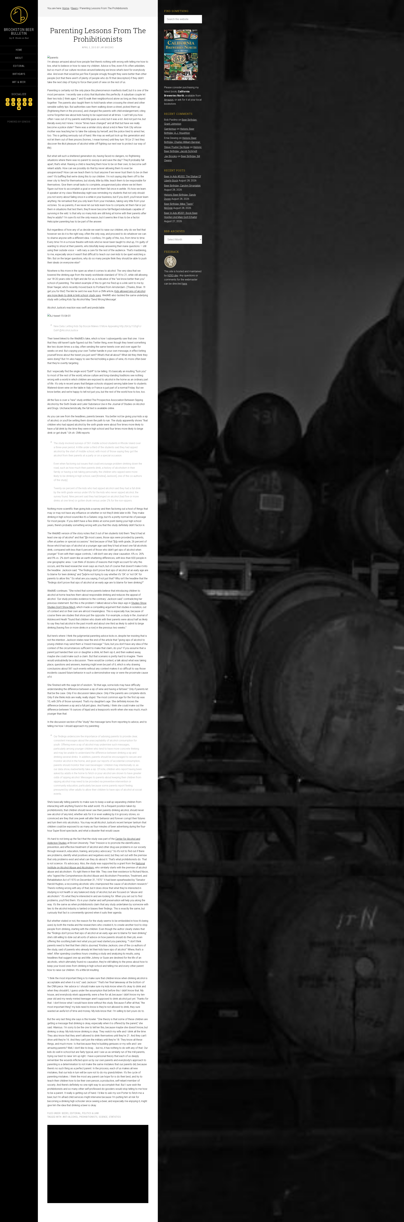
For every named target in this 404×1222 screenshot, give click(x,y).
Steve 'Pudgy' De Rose (176, 147)
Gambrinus (170, 128)
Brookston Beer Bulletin (19, 31)
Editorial (75, 1113)
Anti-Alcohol (70, 1117)
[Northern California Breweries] (181, 79)
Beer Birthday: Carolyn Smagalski (182, 185)
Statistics (115, 1117)
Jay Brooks (170, 156)
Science (103, 1117)
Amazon (168, 99)
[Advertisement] (98, 1164)
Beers (65, 1113)
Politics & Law (90, 1113)
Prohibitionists (88, 1117)
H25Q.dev (172, 275)
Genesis (26, 121)
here (184, 283)
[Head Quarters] (170, 267)
